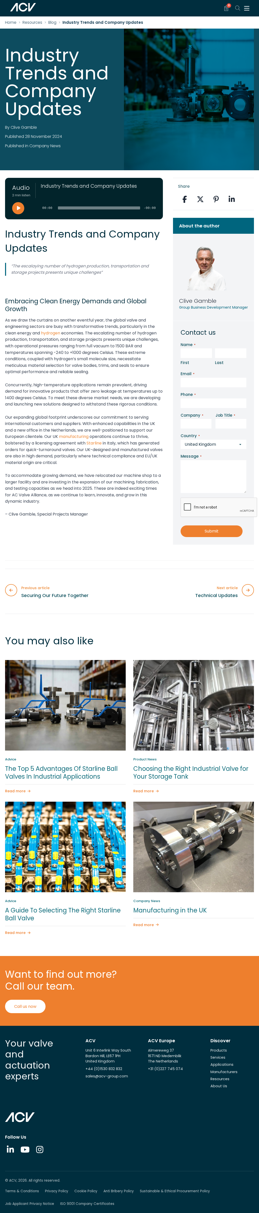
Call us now (25, 1006)
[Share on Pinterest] (216, 199)
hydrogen (50, 333)
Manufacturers (224, 1071)
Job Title (225, 415)
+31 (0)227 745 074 (165, 1068)
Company (192, 415)
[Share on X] (200, 199)
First (185, 362)
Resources (32, 22)
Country (190, 435)
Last (219, 362)
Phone (188, 394)
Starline (94, 443)
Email (188, 373)
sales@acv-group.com (106, 1076)
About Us (218, 1086)
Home (10, 22)
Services (217, 1057)
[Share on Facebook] (184, 199)
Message (191, 456)
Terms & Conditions (22, 1191)
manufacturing (74, 436)
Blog (52, 22)
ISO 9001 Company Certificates (87, 1203)
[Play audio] (18, 208)
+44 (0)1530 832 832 (103, 1068)
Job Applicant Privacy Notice (29, 1203)
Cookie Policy (85, 1191)
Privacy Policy (56, 1191)
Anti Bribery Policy (118, 1191)
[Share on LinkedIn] (231, 199)
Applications (221, 1064)
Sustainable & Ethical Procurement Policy (175, 1191)
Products (218, 1050)
